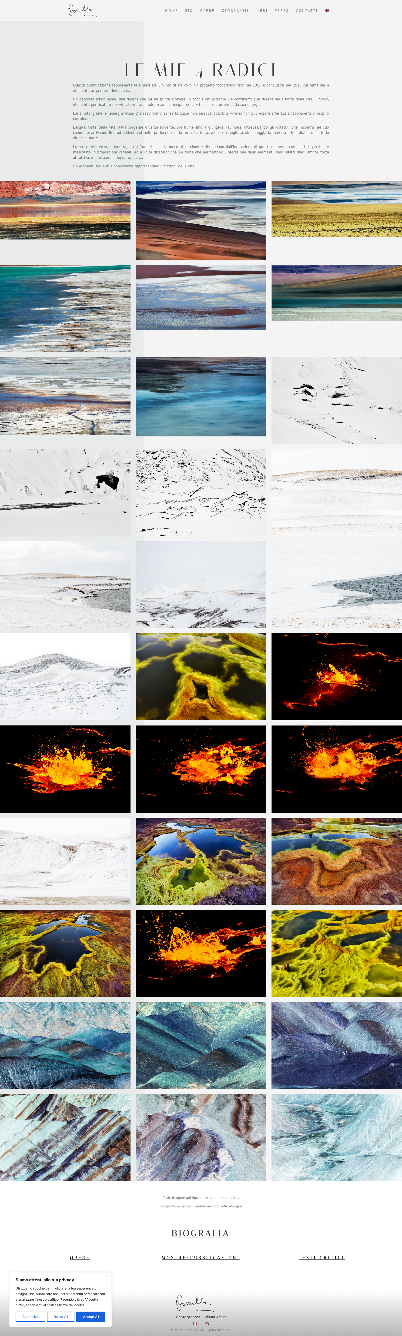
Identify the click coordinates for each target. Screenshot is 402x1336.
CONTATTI (307, 10)
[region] (60, 1299)
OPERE (207, 10)
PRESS (282, 10)
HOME (171, 10)
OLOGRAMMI (235, 10)
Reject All (61, 1317)
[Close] (107, 1276)
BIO (189, 10)
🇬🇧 (327, 10)
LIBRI (262, 10)
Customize (30, 1317)
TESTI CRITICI (322, 1257)
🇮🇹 (195, 1323)
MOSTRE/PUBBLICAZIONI (201, 1257)
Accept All (91, 1317)
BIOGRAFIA (201, 1233)
